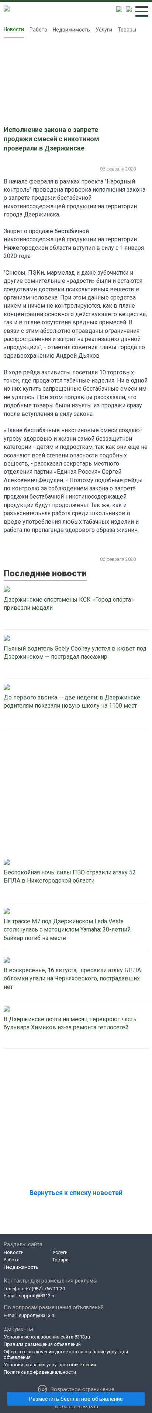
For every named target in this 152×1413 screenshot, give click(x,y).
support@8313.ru (37, 1295)
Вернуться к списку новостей (76, 1193)
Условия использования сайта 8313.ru (47, 1337)
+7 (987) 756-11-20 (45, 1288)
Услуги (104, 30)
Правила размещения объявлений (42, 1344)
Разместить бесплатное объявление (76, 1399)
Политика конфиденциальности (40, 1372)
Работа (38, 30)
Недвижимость (71, 30)
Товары (127, 30)
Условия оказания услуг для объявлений (50, 1364)
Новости (14, 29)
